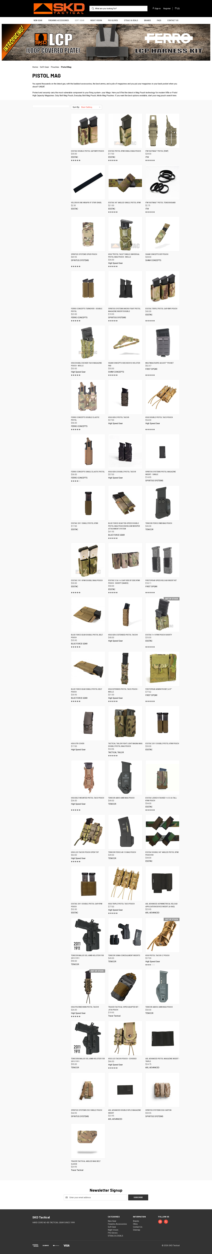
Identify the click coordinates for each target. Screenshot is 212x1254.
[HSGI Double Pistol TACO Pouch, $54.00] (162, 397)
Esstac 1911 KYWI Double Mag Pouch (87, 580)
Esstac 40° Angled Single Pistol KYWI (124, 202)
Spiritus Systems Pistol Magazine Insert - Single (160, 473)
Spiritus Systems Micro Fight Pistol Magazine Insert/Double (124, 310)
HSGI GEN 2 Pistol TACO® (118, 417)
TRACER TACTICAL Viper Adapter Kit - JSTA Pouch (123, 1008)
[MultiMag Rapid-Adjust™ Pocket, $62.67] (162, 343)
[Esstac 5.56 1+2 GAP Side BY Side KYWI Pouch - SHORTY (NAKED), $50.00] (125, 560)
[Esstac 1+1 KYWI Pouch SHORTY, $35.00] (162, 614)
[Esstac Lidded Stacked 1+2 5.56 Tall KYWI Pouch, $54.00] (162, 778)
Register (167, 8)
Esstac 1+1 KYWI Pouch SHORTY (158, 635)
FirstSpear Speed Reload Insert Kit (161, 580)
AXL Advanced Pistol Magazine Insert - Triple (162, 1060)
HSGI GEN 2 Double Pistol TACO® (122, 472)
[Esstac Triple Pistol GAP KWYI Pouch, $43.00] (162, 288)
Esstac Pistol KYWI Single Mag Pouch (124, 151)
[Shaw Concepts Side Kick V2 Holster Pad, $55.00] (125, 343)
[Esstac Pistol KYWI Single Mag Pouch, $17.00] (125, 131)
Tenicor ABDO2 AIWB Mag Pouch (159, 1007)
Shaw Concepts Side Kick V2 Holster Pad (124, 364)
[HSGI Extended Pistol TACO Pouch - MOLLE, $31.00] (125, 669)
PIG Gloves (113, 20)
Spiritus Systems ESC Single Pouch (86, 1110)
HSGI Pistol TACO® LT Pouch (157, 955)
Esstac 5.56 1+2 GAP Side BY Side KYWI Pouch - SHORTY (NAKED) (124, 581)
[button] (106, 42)
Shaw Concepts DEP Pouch (156, 254)
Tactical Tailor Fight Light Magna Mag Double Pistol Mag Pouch (125, 744)
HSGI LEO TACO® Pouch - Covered (122, 1059)
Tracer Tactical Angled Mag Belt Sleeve (85, 1162)
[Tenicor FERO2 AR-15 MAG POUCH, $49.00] (125, 832)
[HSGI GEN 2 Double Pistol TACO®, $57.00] (125, 451)
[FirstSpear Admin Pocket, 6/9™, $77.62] (162, 669)
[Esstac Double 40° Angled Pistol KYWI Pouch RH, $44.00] (162, 832)
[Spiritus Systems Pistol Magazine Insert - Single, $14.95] (162, 451)
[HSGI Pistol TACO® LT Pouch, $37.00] (162, 935)
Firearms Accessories (58, 20)
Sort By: (76, 107)
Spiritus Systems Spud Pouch (84, 254)
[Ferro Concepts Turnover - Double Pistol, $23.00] (88, 288)
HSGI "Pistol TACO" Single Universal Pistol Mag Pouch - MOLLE (124, 255)
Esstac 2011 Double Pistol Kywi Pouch (162, 743)
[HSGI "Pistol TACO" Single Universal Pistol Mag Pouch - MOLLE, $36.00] (125, 234)
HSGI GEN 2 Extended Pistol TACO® (123, 635)
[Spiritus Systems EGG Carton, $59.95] (162, 1090)
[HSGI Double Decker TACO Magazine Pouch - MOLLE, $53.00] (88, 343)
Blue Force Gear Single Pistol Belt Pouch (86, 690)
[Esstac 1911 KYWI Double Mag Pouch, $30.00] (88, 560)
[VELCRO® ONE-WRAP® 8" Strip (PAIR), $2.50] (88, 182)
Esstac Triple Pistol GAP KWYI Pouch (161, 309)
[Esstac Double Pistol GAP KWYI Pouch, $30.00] (88, 131)
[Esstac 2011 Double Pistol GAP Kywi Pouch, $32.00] (88, 883)
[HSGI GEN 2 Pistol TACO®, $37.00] (125, 397)
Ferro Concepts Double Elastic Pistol (85, 418)
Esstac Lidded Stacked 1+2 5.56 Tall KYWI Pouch (161, 799)
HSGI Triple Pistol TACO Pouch (121, 904)
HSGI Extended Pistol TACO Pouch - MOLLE (123, 690)
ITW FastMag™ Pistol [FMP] (156, 151)
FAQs (159, 20)
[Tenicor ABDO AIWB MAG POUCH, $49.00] (125, 778)
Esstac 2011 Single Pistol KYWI (84, 523)
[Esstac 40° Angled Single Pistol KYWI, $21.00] (125, 182)
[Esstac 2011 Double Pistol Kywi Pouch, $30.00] (162, 723)
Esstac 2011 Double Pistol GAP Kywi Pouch (86, 905)
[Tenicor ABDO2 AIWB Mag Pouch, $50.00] (162, 987)
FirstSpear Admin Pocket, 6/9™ (158, 689)
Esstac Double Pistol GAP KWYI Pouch (87, 151)
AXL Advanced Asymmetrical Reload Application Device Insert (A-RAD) (161, 905)
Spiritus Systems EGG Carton (158, 1110)
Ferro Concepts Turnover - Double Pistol (86, 310)
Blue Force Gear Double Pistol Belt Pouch (87, 636)
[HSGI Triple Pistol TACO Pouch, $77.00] (125, 883)
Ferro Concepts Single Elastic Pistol (88, 472)
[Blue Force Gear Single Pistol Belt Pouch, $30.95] (88, 669)
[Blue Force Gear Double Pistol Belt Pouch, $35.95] (88, 614)
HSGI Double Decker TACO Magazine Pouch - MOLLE (86, 364)
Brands (147, 20)
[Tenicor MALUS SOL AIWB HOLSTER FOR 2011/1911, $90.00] (88, 935)
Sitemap (136, 1230)
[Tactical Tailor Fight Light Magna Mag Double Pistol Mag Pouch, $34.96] (125, 723)
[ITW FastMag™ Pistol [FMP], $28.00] (162, 131)
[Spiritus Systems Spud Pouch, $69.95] (88, 234)
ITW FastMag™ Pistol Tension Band (160, 202)
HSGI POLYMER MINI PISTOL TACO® (85, 1007)
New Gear (38, 20)
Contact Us (172, 20)
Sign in (158, 8)
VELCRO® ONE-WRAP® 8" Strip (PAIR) (86, 202)
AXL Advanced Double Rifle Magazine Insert (124, 1111)
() (178, 8)
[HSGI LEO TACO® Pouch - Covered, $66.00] (125, 1038)
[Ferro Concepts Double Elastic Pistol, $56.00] (88, 397)
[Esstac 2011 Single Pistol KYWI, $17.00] (88, 503)
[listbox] (91, 107)
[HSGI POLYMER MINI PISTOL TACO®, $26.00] (88, 987)
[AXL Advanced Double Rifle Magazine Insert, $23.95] (125, 1090)
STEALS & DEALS (131, 20)
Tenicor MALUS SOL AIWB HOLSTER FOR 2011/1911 (87, 956)
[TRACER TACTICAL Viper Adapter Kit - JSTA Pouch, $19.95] (125, 987)
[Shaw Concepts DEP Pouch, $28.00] (162, 234)
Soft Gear (79, 20)
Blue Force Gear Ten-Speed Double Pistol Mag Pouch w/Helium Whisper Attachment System (124, 526)
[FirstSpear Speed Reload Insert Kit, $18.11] (162, 560)
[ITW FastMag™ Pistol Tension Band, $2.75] (162, 182)
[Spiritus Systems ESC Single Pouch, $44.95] (88, 1090)
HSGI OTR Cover (77, 743)
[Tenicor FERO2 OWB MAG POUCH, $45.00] (162, 503)
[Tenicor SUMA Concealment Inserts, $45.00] (125, 935)
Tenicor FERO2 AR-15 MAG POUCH (122, 852)
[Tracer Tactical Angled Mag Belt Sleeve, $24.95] (88, 1141)
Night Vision (96, 20)
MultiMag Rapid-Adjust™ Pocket (159, 363)
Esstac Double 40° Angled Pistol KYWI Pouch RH (162, 853)
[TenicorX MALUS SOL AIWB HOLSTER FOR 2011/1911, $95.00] (88, 1038)
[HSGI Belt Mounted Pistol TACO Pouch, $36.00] (88, 778)
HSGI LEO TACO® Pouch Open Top (85, 852)
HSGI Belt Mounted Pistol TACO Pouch (87, 798)
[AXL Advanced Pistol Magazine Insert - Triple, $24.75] (162, 1038)
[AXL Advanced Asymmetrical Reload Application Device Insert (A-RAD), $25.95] (162, 883)
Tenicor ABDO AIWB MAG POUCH (121, 798)
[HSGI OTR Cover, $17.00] (88, 723)
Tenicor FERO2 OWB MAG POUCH (158, 523)
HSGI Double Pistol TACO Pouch (159, 417)
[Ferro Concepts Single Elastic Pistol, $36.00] (88, 451)
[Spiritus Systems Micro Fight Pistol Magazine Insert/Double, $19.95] (125, 288)
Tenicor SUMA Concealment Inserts (124, 955)
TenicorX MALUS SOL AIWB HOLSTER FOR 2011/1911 (88, 1060)
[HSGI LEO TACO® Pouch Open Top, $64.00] (88, 832)
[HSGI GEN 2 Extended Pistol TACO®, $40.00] (125, 614)
